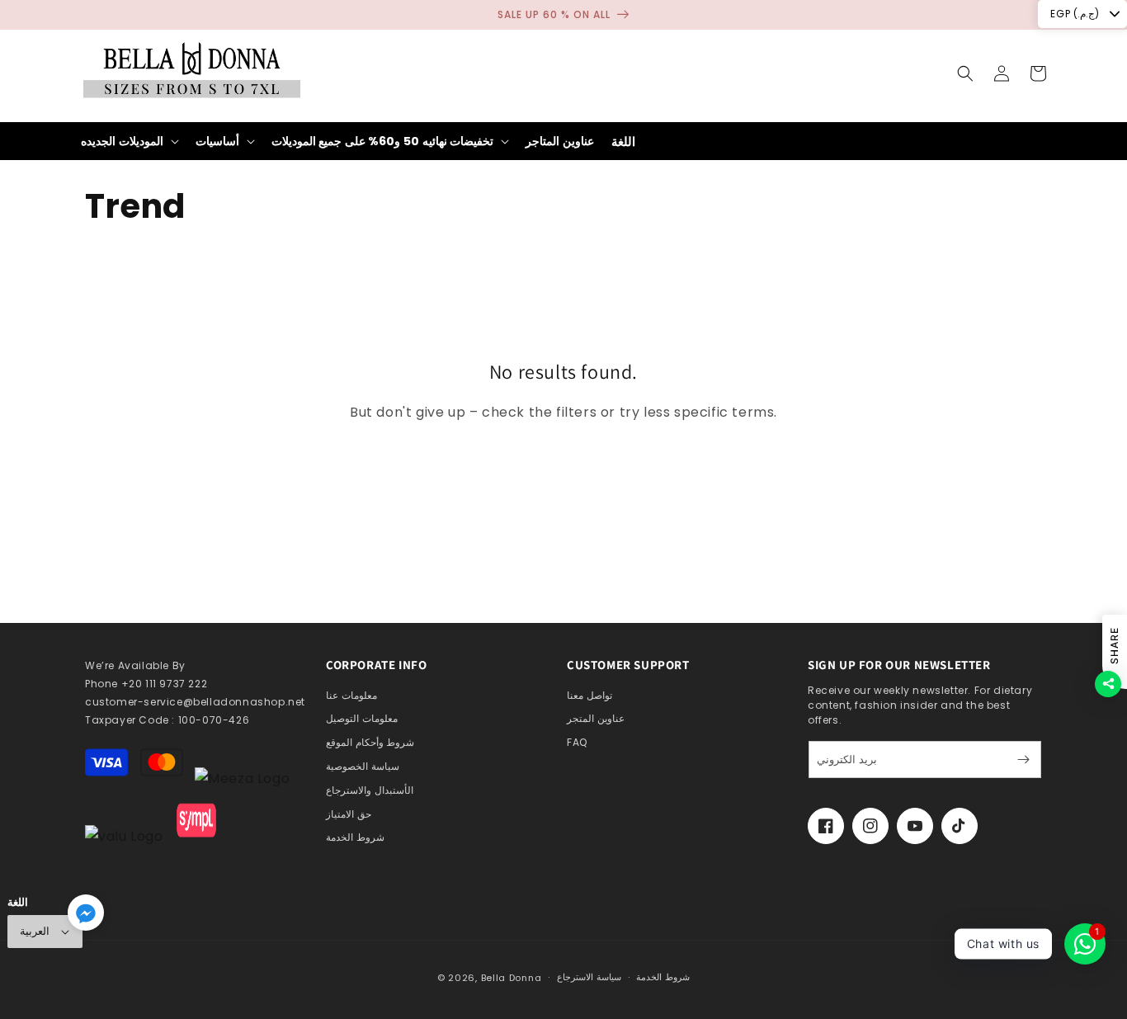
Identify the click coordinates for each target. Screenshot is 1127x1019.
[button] (965, 73)
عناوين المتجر (596, 718)
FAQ (577, 742)
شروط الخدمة (355, 837)
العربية (35, 931)
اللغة (623, 141)
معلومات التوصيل (362, 718)
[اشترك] (1023, 759)
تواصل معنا (589, 695)
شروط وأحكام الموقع (370, 742)
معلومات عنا (351, 695)
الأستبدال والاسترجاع (369, 790)
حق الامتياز (348, 814)
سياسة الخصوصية (362, 766)
